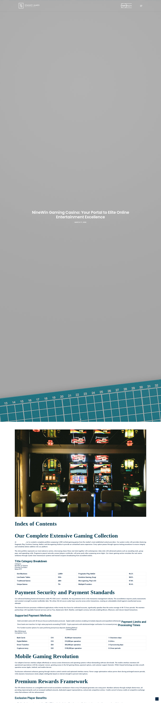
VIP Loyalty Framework (105, 531)
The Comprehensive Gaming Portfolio (30, 531)
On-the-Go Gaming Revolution (85, 531)
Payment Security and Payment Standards (59, 531)
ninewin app (21, 542)
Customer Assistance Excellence (125, 531)
